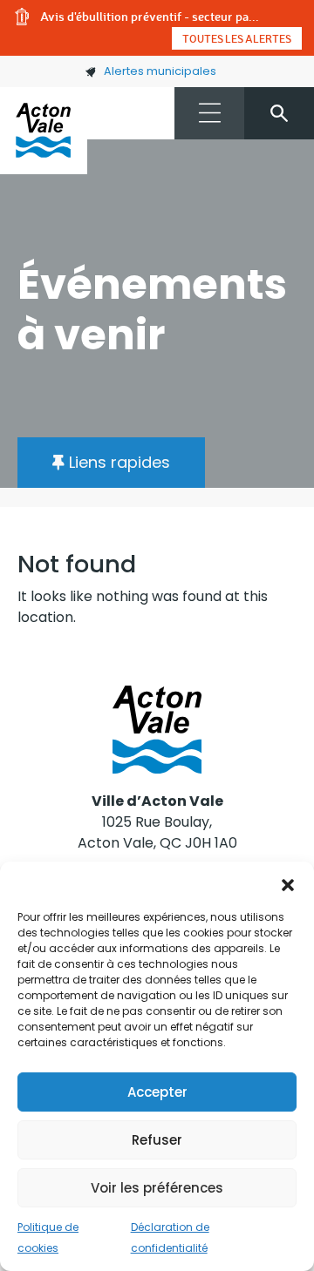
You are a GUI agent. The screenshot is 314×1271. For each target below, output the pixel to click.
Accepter (157, 1092)
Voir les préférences (157, 1188)
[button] (288, 883)
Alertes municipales (160, 71)
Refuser (157, 1140)
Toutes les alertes (236, 38)
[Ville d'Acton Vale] (43, 130)
